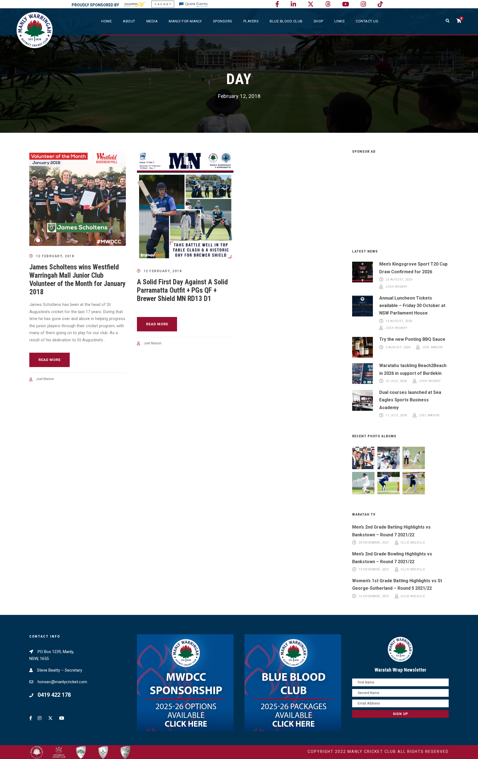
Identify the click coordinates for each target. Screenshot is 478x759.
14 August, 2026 (399, 321)
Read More (49, 360)
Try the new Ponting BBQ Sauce (412, 339)
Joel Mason (45, 379)
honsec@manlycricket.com (62, 681)
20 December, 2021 (373, 543)
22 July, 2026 (396, 381)
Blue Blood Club (286, 21)
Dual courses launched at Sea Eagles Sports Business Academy (410, 400)
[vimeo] (328, 4)
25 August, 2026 (399, 280)
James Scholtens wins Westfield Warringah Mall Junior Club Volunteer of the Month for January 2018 (77, 279)
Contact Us (367, 21)
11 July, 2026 (396, 415)
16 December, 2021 (373, 596)
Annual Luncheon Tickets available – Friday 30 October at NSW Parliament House (412, 305)
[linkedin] (293, 4)
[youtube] (345, 4)
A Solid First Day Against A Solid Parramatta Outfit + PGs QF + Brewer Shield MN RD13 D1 (182, 290)
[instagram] (363, 4)
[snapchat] (380, 4)
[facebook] (277, 4)
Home (106, 21)
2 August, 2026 (398, 347)
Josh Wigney (396, 286)
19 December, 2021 (373, 569)
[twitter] (311, 4)
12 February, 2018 (55, 256)
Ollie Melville (413, 543)
